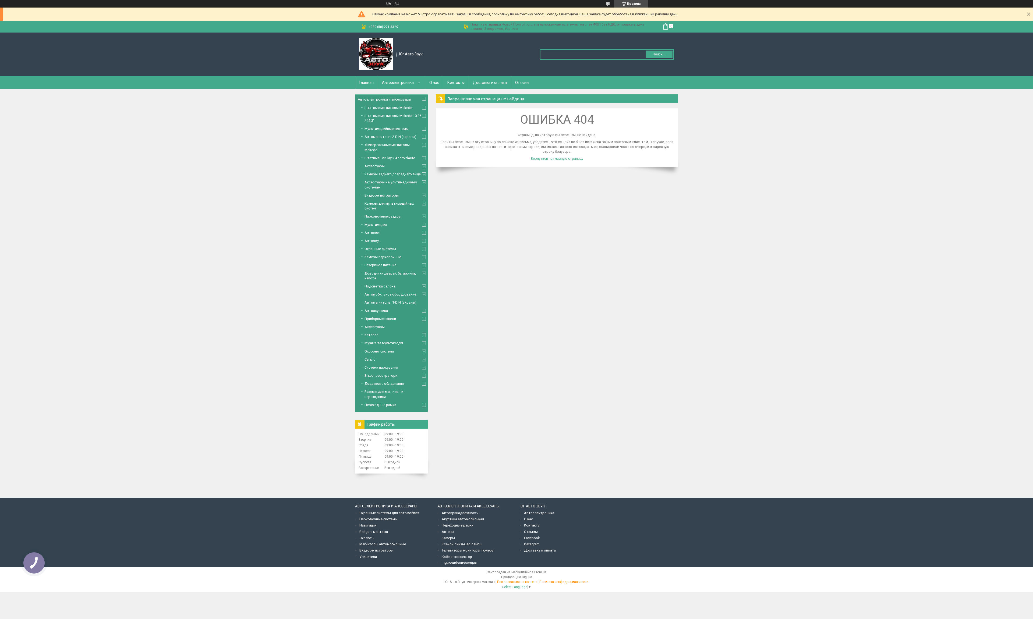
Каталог (371, 335)
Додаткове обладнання (384, 384)
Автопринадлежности (460, 513)
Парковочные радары (383, 216)
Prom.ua (540, 572)
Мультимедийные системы (387, 129)
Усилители (368, 557)
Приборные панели (380, 319)
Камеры (448, 538)
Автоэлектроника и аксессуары (384, 99)
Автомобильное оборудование (390, 294)
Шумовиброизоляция (459, 563)
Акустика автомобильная (463, 519)
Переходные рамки (380, 405)
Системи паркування (381, 367)
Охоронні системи (379, 351)
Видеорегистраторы (382, 195)
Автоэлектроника (398, 82)
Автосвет (373, 233)
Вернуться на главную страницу (557, 158)
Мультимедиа (376, 225)
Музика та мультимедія (384, 343)
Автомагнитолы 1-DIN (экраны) (390, 302)
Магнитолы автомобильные (382, 544)
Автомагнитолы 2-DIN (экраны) (390, 137)
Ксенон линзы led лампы (462, 544)
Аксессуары (375, 166)
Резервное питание (380, 265)
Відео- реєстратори (381, 375)
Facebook (532, 538)
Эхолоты (366, 538)
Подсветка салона (380, 286)
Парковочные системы (378, 519)
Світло (370, 359)
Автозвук (373, 241)
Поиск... (659, 54)
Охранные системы (380, 249)
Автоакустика (376, 311)
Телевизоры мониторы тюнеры (468, 550)
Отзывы (522, 82)
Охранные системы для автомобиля (389, 513)
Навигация (368, 525)
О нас (434, 82)
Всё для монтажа (373, 532)
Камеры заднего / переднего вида (393, 174)
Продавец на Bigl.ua (516, 577)
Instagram (532, 544)
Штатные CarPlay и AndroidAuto (390, 158)
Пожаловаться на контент (517, 582)
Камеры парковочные (383, 257)
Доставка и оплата (490, 82)
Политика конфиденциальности (563, 582)
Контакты (456, 82)
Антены (448, 532)
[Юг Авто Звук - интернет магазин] (376, 54)
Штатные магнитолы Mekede (388, 108)
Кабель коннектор (457, 557)
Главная (366, 82)
